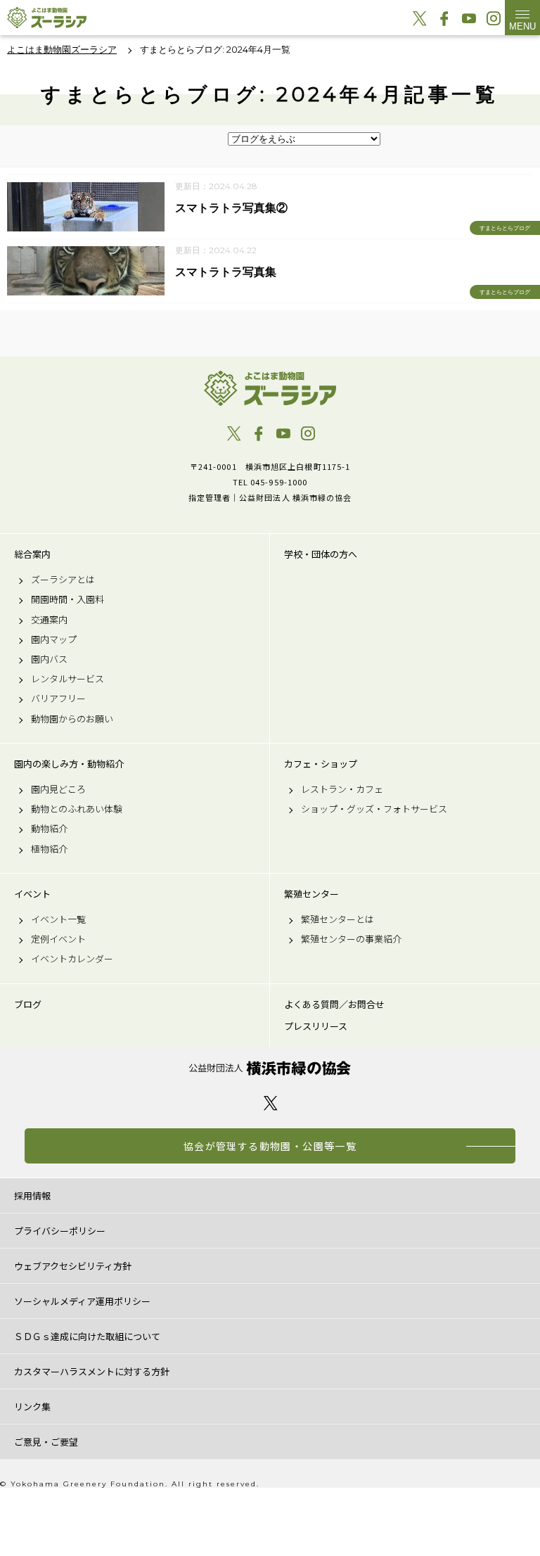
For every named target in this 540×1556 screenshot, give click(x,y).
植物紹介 (49, 849)
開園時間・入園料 (67, 599)
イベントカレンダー (72, 958)
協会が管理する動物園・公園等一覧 (270, 1146)
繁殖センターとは (337, 919)
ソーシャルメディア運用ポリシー (82, 1301)
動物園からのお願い (72, 719)
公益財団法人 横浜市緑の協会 (270, 1068)
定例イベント (58, 939)
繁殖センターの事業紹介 (351, 939)
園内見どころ (58, 789)
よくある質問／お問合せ (334, 1004)
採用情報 (32, 1195)
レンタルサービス (67, 678)
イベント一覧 (58, 919)
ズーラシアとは (63, 579)
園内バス (49, 659)
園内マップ (54, 639)
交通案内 (49, 619)
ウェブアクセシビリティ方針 (72, 1266)
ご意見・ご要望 (46, 1441)
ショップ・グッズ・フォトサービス (374, 809)
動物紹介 (49, 828)
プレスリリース (315, 1026)
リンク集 (32, 1406)
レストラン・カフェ (342, 789)
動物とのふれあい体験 (76, 809)
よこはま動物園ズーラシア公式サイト (46, 17)
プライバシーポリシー (59, 1230)
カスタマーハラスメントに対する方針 (91, 1371)
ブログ (27, 1004)
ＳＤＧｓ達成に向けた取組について (87, 1336)
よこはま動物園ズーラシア (270, 388)
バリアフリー (58, 698)
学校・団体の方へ (320, 554)
